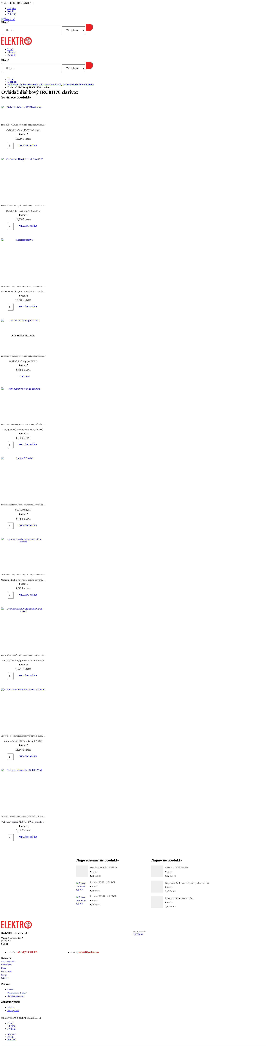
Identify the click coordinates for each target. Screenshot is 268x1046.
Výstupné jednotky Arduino (39, 817)
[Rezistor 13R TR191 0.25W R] (82, 887)
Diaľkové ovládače (9, 125)
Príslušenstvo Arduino (27, 736)
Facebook (138, 934)
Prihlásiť (11, 14)
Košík (10, 11)
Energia (4, 975)
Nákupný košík (13, 1010)
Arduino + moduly (8, 736)
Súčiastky (42, 736)
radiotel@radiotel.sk (88, 952)
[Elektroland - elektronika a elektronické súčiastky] (8, 19)
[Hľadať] (89, 27)
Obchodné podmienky (15, 996)
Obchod (11, 52)
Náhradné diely (25, 125)
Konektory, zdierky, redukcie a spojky (32, 286)
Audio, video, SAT (8, 961)
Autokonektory (8, 286)
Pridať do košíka (28, 145)
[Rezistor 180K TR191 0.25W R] (82, 901)
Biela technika (6, 965)
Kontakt (11, 55)
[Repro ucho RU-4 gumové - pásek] (157, 902)
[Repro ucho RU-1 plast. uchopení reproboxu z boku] (157, 887)
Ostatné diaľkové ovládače (45, 125)
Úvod (10, 49)
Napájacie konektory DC (45, 505)
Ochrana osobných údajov (17, 993)
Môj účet (11, 8)
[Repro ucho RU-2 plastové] (157, 872)
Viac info (24, 376)
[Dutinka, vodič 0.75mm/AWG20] (82, 872)
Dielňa (3, 968)
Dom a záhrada (6, 971)
